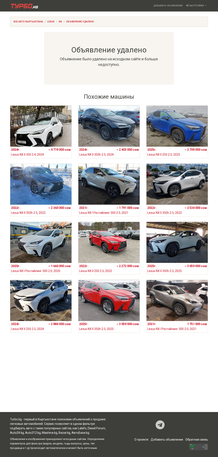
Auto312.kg (33, 432)
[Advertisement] (109, 378)
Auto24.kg (17, 432)
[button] (14, 126)
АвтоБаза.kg (80, 432)
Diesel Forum (96, 428)
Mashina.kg (49, 432)
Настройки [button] (196, 5)
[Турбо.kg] (24, 5)
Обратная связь (196, 439)
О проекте (141, 439)
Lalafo (82, 428)
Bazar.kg (64, 432)
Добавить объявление (168, 5)
